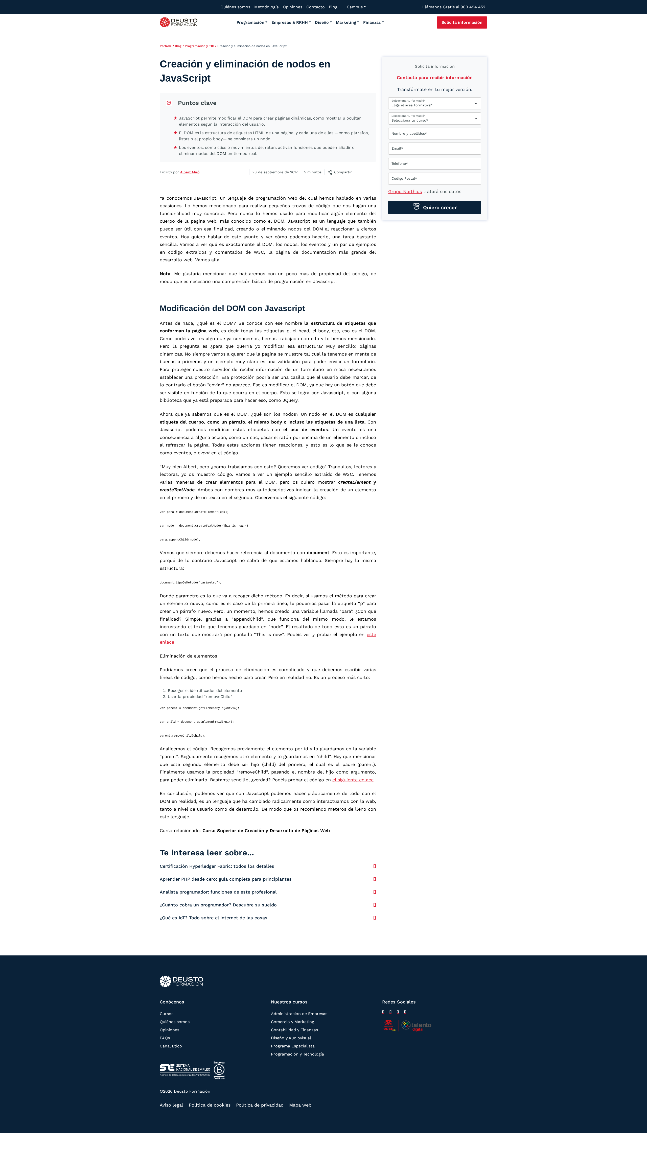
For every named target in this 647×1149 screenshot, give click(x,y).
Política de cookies (209, 1105)
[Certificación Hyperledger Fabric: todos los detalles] (374, 866)
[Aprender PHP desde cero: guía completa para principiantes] (374, 879)
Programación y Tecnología (297, 1054)
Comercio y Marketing (292, 1021)
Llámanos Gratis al (453, 7)
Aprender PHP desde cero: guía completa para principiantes (226, 879)
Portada (166, 46)
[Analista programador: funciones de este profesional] (374, 892)
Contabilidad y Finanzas (294, 1029)
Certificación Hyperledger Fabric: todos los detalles (217, 866)
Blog (178, 46)
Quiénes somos (175, 1021)
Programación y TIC (199, 46)
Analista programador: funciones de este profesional (218, 892)
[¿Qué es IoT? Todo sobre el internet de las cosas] (374, 917)
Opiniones (169, 1029)
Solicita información (462, 22)
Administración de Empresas (299, 1013)
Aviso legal (171, 1105)
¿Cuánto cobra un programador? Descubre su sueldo (218, 904)
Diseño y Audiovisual (291, 1038)
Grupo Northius (405, 191)
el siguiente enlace (353, 779)
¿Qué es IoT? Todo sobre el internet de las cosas (213, 917)
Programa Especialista (293, 1046)
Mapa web (300, 1105)
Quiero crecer (439, 207)
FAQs (165, 1038)
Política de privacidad (260, 1105)
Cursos (166, 1013)
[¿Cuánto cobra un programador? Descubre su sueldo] (374, 905)
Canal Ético (171, 1046)
